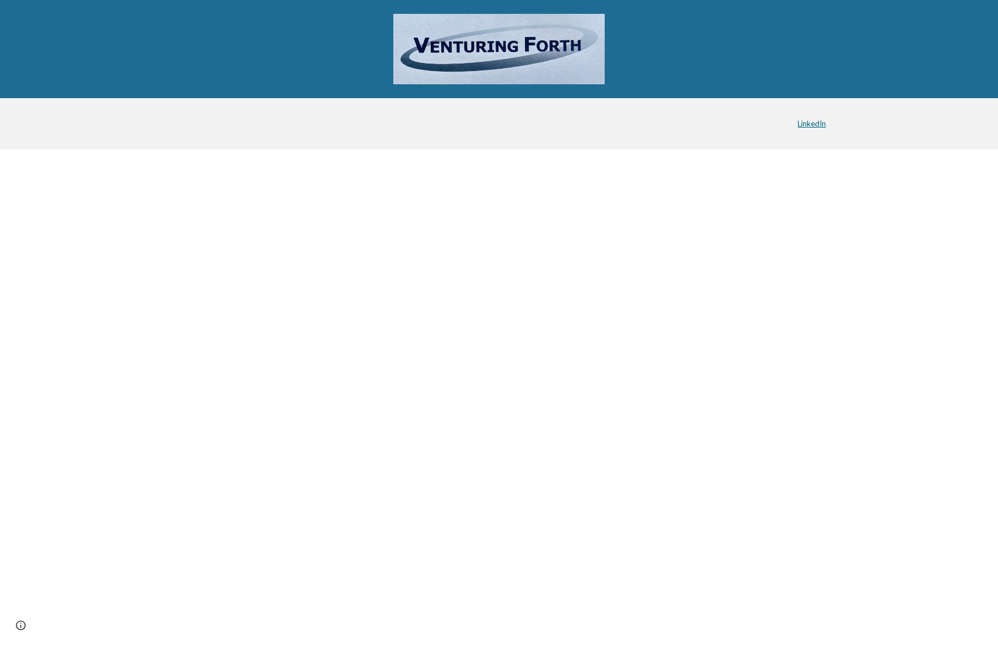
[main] (755, 123)
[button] (21, 625)
